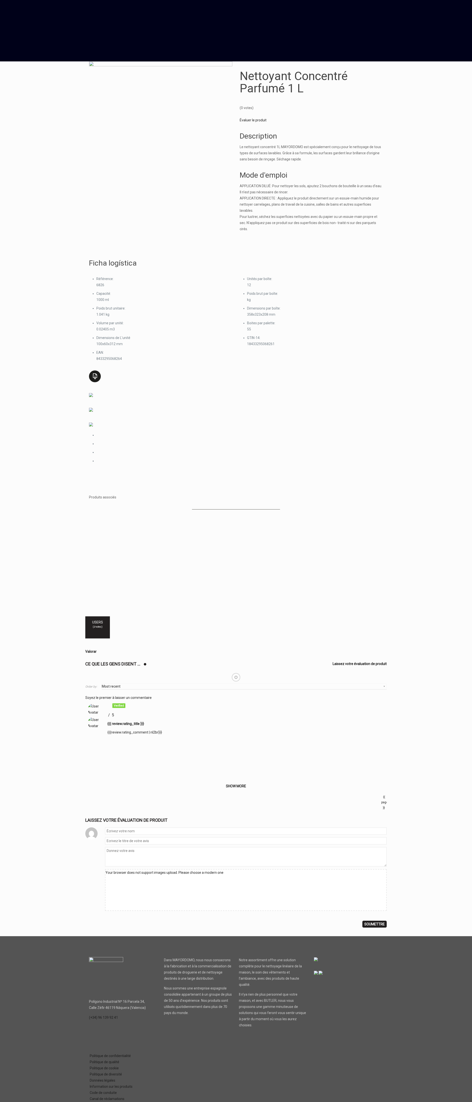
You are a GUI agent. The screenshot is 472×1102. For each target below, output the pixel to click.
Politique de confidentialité (110, 1056)
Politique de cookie (104, 1068)
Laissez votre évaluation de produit (360, 664)
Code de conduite (103, 1093)
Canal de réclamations (107, 1099)
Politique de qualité (104, 1062)
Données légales (102, 1080)
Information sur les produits (111, 1086)
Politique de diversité (106, 1074)
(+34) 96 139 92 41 (103, 1017)
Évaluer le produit (253, 120)
